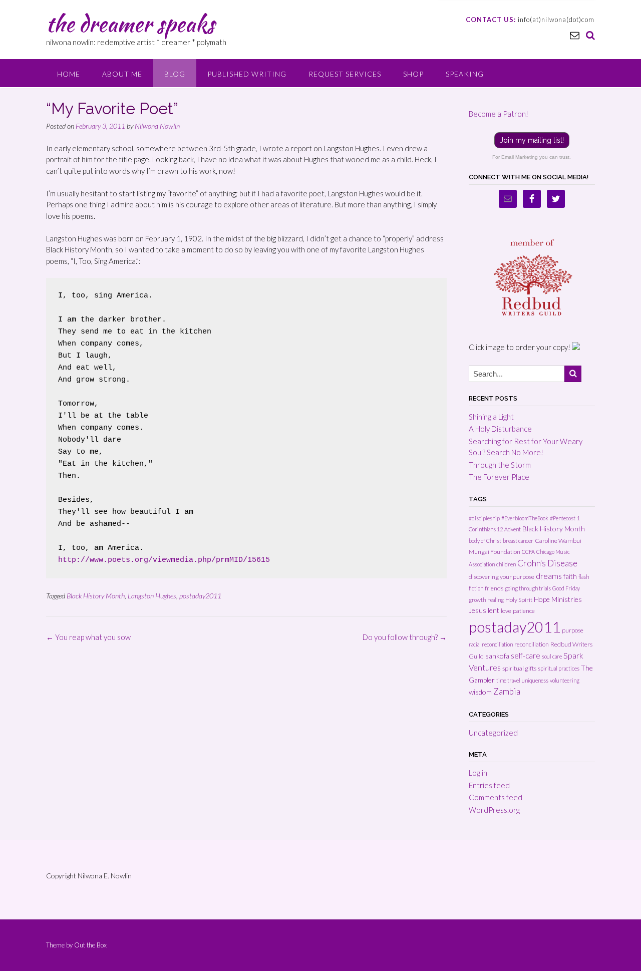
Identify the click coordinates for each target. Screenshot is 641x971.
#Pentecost (562, 518)
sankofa (497, 656)
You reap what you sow (88, 636)
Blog (174, 74)
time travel (508, 680)
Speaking (465, 74)
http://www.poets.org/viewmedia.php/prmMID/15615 (164, 560)
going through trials (528, 588)
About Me (122, 74)
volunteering (564, 680)
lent (493, 610)
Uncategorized (493, 732)
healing (495, 599)
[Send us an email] (574, 35)
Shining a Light (491, 416)
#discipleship (484, 518)
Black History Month (96, 595)
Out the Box (90, 945)
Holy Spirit (518, 599)
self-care (525, 655)
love (506, 610)
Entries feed (489, 785)
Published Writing (246, 74)
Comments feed (495, 797)
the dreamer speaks (130, 24)
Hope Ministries (558, 599)
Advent (512, 529)
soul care (552, 656)
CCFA (528, 551)
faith (570, 576)
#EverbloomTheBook (524, 518)
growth (477, 599)
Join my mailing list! (532, 140)
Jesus (477, 610)
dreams (549, 575)
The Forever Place (499, 476)
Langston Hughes (152, 595)
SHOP (413, 74)
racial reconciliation (491, 644)
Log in (478, 772)
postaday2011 (200, 595)
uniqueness (535, 680)
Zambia (506, 691)
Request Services (344, 74)
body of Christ (485, 540)
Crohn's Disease (547, 563)
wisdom (480, 692)
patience (524, 610)
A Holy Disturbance (500, 428)
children (506, 564)
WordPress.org (494, 809)
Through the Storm (500, 464)
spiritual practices (558, 668)
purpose (572, 630)
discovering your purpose (501, 576)
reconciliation (531, 644)
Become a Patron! (498, 113)
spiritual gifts (519, 668)
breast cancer (518, 540)
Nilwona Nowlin (157, 126)
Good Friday (566, 588)
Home (68, 74)
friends (494, 588)
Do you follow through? (405, 636)
